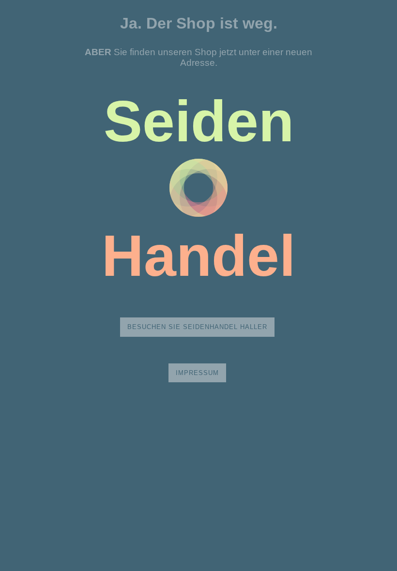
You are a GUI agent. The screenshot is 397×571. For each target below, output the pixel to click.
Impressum (197, 372)
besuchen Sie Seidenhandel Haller (197, 327)
